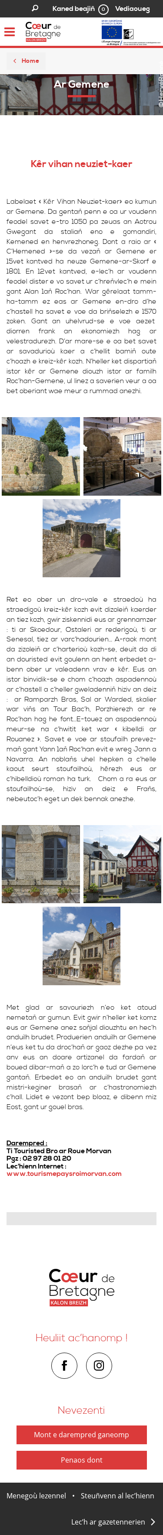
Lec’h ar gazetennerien (108, 1522)
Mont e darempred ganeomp (81, 1434)
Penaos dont (82, 1460)
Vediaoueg (132, 8)
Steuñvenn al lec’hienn (117, 1496)
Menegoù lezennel (36, 1496)
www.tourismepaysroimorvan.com (64, 1173)
